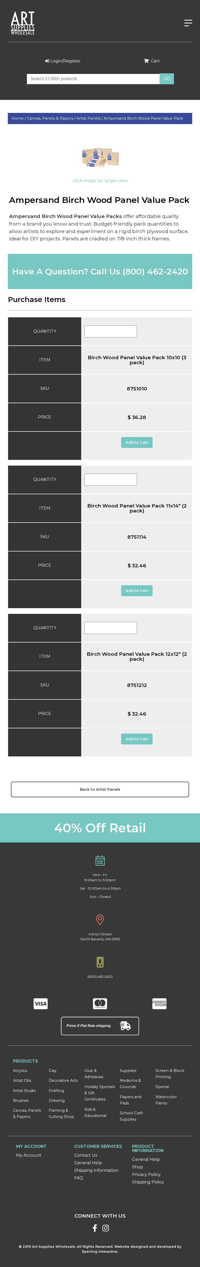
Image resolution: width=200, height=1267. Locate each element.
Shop (137, 1167)
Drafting (56, 1090)
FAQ (78, 1177)
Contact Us (85, 1155)
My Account (28, 1155)
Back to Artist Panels (100, 789)
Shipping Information (96, 1170)
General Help (88, 1162)
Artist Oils (22, 1080)
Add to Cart (137, 442)
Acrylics (20, 1070)
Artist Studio (24, 1090)
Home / (19, 118)
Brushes (20, 1100)
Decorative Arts (63, 1080)
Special (162, 1086)
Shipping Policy (148, 1182)
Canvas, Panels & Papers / (52, 118)
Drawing (57, 1100)
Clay (53, 1070)
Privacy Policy (146, 1174)
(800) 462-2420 (155, 271)
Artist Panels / (90, 118)
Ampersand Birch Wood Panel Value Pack (143, 118)
